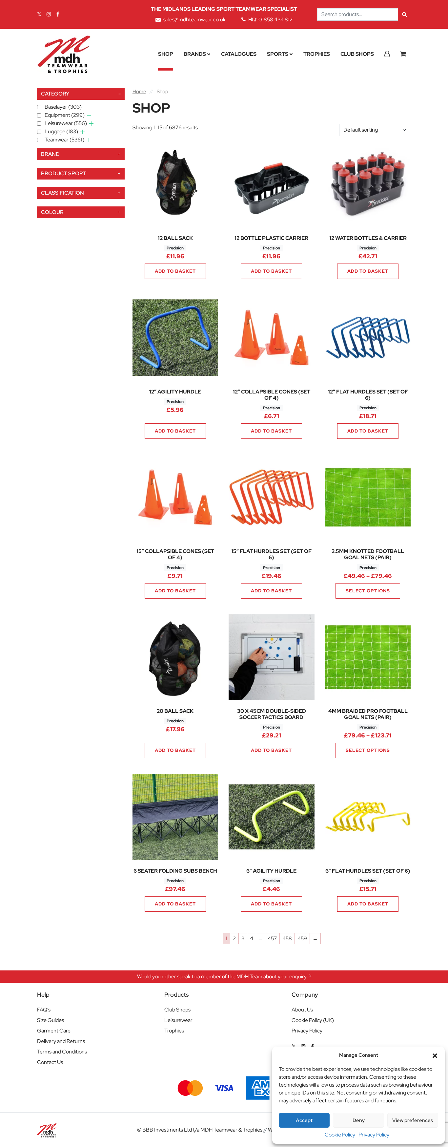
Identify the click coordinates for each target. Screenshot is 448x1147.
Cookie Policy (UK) (313, 1020)
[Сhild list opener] (86, 107)
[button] (435, 1055)
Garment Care (54, 1030)
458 (287, 938)
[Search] (404, 14)
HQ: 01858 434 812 (270, 19)
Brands (195, 54)
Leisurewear (66, 123)
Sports (277, 54)
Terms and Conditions (62, 1051)
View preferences (412, 1120)
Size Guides (50, 1020)
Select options (368, 591)
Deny (359, 1120)
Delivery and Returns (61, 1041)
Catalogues (238, 54)
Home (139, 91)
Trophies (316, 54)
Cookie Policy (340, 1134)
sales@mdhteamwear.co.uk (194, 19)
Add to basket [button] (175, 271)
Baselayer (63, 106)
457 (272, 938)
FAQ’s (44, 1009)
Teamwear (64, 139)
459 (302, 938)
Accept (304, 1120)
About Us (302, 1009)
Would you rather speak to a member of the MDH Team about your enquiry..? (224, 976)
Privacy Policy (373, 1134)
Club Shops (357, 54)
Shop (165, 54)
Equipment (65, 115)
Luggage (61, 131)
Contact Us (50, 1062)
